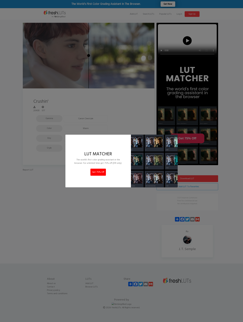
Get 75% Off (98, 172)
